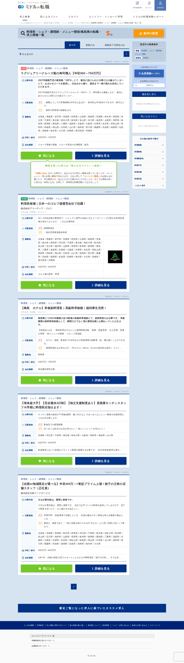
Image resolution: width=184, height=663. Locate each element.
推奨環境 (105, 625)
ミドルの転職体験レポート (148, 16)
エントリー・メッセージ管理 (106, 16)
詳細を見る (102, 155)
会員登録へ (150, 73)
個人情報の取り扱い (77, 625)
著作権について (93, 625)
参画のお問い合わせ (139, 625)
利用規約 (40, 625)
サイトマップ (155, 625)
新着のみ (90, 45)
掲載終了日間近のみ (115, 45)
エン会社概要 (29, 625)
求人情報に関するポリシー (57, 625)
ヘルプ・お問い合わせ (120, 625)
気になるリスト (49, 16)
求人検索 (25, 16)
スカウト (73, 16)
